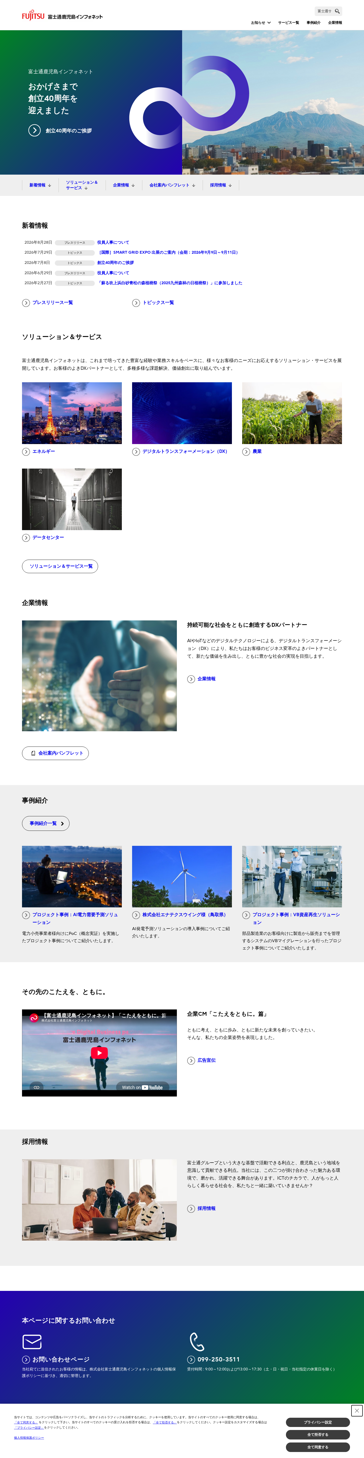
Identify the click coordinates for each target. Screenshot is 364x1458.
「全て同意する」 (26, 1422)
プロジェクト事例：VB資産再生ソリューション (296, 918)
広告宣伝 (207, 1060)
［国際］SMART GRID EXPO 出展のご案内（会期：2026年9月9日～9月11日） (168, 252)
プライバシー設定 (318, 1422)
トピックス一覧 (158, 302)
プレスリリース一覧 (53, 302)
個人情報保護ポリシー (29, 1437)
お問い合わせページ (61, 1359)
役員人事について (113, 242)
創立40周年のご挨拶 (69, 131)
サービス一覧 (288, 23)
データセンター (48, 537)
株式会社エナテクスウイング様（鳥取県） (185, 914)
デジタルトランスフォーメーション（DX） (186, 451)
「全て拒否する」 (165, 1422)
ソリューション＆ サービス (82, 185)
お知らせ (258, 23)
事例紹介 (314, 23)
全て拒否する (317, 1434)
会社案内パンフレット (170, 185)
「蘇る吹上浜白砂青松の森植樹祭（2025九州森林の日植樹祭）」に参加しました (169, 283)
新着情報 (38, 185)
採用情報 (218, 185)
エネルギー (44, 451)
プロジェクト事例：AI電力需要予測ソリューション (75, 918)
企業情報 (335, 23)
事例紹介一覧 (43, 823)
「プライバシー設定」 (29, 1427)
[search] (337, 11)
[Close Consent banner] (356, 1410)
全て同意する (317, 1447)
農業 (257, 451)
